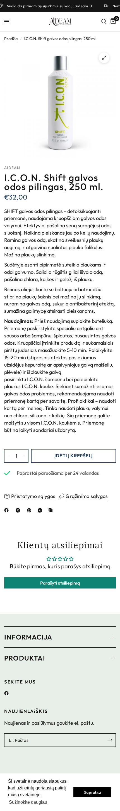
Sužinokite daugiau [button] (28, 802)
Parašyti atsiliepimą (60, 583)
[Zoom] (104, 57)
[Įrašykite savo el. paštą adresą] (110, 740)
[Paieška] (104, 21)
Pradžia (11, 38)
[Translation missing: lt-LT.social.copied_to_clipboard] (51, 510)
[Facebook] (8, 693)
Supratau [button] (92, 792)
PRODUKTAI (24, 658)
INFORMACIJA (28, 637)
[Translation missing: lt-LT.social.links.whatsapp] (41, 510)
